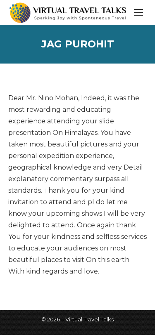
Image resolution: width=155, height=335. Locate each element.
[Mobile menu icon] (138, 12)
